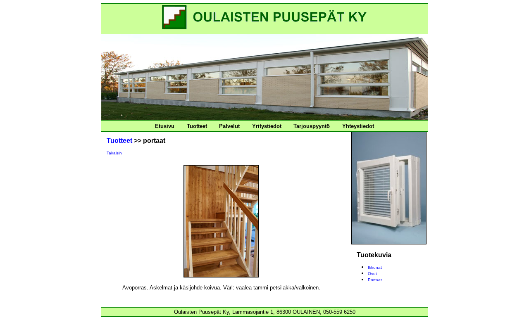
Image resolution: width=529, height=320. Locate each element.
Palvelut (229, 126)
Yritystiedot (266, 126)
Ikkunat (375, 267)
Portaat (375, 279)
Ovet (372, 273)
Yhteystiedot (358, 126)
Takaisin (114, 153)
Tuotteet (197, 126)
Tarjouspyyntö (311, 126)
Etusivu (164, 126)
